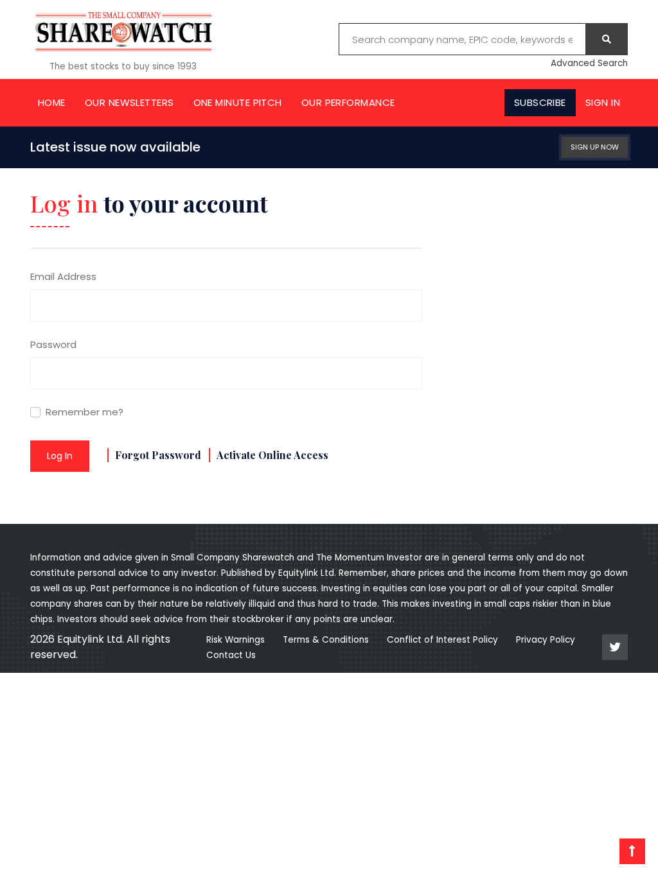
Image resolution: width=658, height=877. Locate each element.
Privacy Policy (545, 640)
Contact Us (231, 655)
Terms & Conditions (326, 640)
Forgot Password (158, 455)
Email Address (63, 276)
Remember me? (84, 412)
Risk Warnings (235, 640)
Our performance (348, 102)
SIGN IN (602, 102)
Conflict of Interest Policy (442, 640)
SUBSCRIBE (540, 102)
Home (52, 102)
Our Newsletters (129, 102)
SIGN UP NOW (595, 147)
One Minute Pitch (237, 102)
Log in (60, 455)
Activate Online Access (272, 455)
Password (53, 344)
